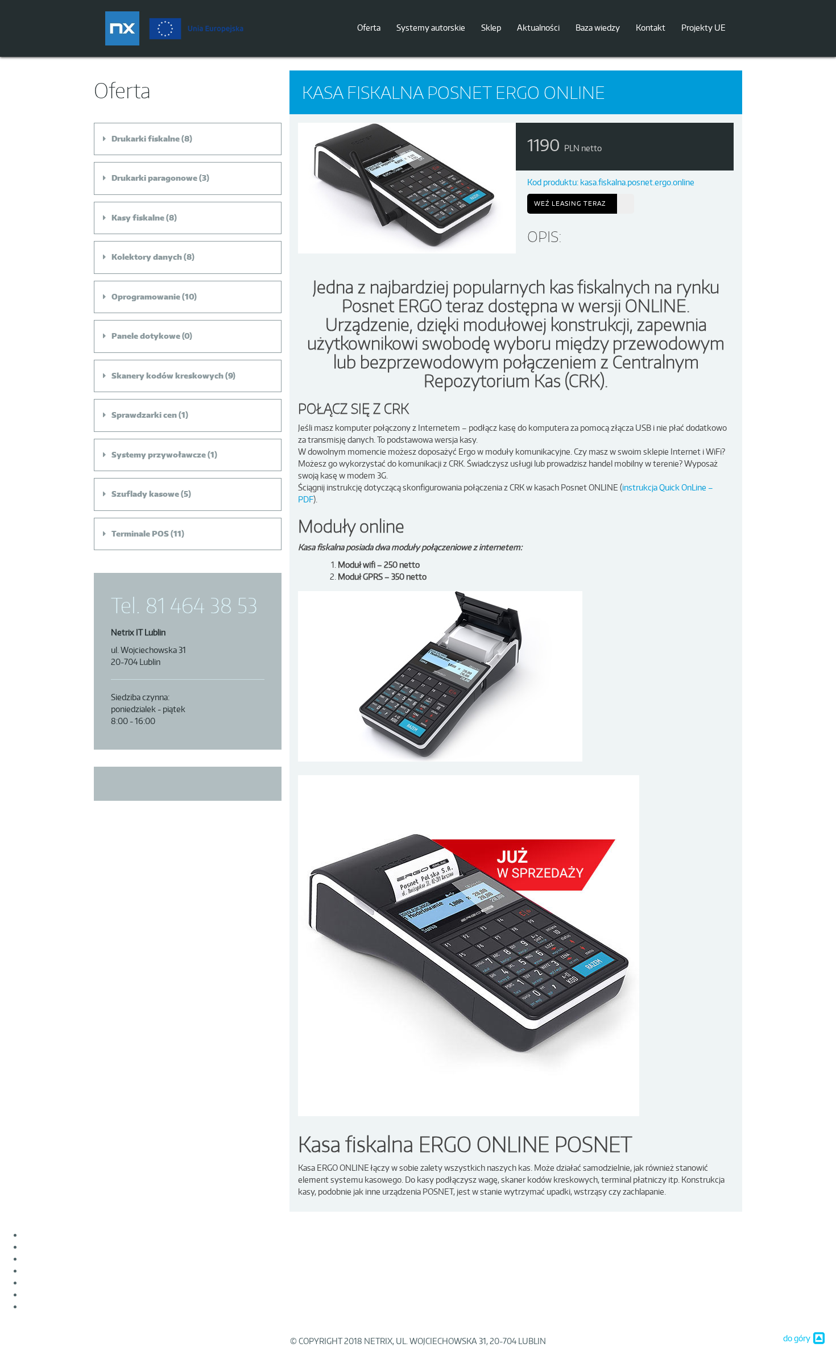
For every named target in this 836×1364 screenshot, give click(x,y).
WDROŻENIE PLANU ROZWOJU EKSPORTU (102, 1306)
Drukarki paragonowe (154, 177)
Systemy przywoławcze (158, 454)
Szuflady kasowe (145, 493)
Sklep (491, 27)
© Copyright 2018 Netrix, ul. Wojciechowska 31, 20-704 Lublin (418, 1341)
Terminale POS (140, 533)
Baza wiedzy (598, 27)
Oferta (368, 27)
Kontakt (650, 27)
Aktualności (538, 27)
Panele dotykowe (145, 335)
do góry (796, 1338)
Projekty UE (703, 27)
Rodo (32, 1282)
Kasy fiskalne (137, 217)
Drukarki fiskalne (145, 138)
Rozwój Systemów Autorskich (77, 1294)
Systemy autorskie (430, 27)
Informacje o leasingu (61, 1246)
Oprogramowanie (145, 296)
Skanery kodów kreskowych (167, 375)
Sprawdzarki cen (144, 414)
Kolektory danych (146, 256)
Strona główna (49, 1235)
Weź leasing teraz (570, 203)
